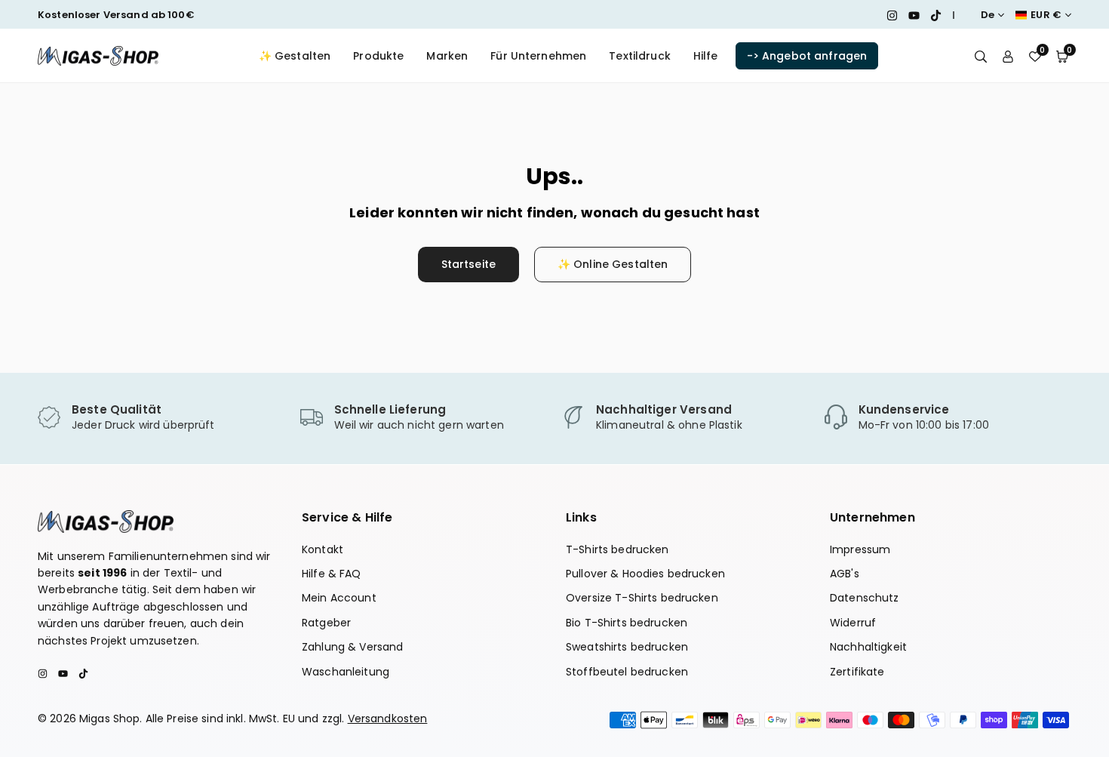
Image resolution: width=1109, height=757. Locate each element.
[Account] (1007, 56)
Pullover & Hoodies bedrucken (645, 573)
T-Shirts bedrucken (617, 549)
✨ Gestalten (295, 55)
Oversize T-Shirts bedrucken (642, 597)
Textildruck (640, 55)
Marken (447, 55)
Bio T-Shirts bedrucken (626, 622)
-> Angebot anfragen (807, 55)
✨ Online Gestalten (613, 264)
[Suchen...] (980, 56)
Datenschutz (864, 597)
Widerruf (853, 622)
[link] (161, 418)
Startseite (468, 264)
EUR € (1046, 15)
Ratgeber (326, 622)
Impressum (860, 549)
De (987, 15)
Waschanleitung (345, 671)
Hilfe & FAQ (331, 573)
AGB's (844, 573)
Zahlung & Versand (352, 646)
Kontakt (322, 549)
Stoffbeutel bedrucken (627, 671)
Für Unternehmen (538, 55)
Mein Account (339, 597)
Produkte (378, 55)
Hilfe (705, 55)
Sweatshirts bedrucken (627, 646)
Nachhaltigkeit (868, 646)
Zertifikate (857, 671)
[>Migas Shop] (98, 54)
